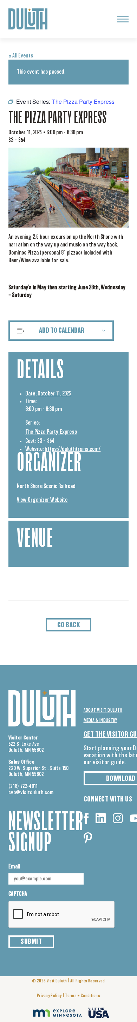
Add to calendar (61, 330)
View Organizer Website (42, 500)
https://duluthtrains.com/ (72, 449)
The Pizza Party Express (51, 432)
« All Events (20, 56)
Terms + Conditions (82, 996)
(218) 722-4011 (23, 786)
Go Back (68, 625)
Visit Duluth (57, 981)
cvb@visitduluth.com (30, 792)
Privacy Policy (49, 996)
